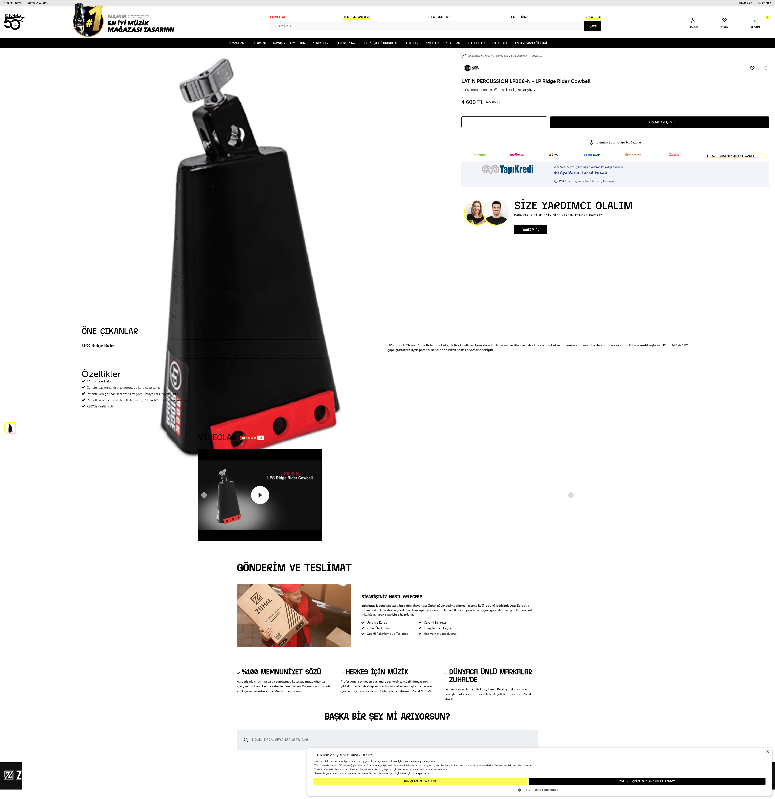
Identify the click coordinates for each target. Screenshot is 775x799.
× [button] (767, 751)
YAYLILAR (453, 43)
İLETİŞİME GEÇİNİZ (659, 122)
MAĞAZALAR (745, 3)
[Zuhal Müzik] (28, 778)
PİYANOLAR (236, 43)
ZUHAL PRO (593, 17)
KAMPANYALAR (356, 17)
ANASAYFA (474, 56)
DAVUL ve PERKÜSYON (289, 43)
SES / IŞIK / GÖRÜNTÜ (380, 43)
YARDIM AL (530, 229)
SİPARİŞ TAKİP (12, 3)
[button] (10, 428)
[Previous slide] (204, 495)
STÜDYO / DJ (345, 43)
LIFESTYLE (500, 43)
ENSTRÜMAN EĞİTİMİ (531, 43)
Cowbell (537, 56)
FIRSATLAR (278, 17)
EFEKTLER (411, 43)
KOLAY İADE (764, 3)
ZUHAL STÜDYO (518, 17)
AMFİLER (432, 43)
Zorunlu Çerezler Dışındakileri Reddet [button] (647, 781)
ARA (594, 26)
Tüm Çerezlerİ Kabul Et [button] (420, 781)
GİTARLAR (258, 43)
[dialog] (539, 772)
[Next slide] (571, 495)
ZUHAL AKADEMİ (439, 17)
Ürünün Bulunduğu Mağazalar (618, 142)
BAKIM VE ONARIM (37, 3)
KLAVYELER (320, 43)
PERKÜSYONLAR (519, 56)
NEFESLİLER (476, 43)
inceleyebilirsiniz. (422, 773)
